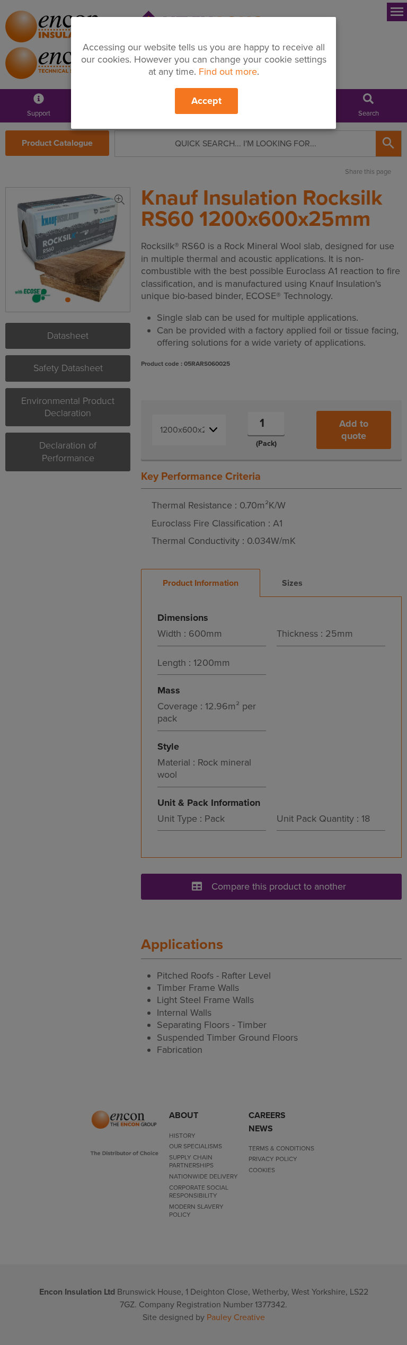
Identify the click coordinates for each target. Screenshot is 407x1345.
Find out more (228, 71)
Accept (206, 101)
